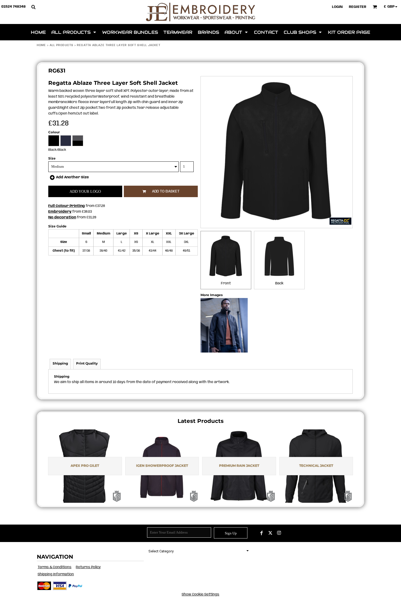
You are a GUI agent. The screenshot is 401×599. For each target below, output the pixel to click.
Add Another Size (72, 177)
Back (279, 283)
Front (226, 283)
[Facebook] (261, 533)
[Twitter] (270, 533)
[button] (33, 7)
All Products (61, 45)
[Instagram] (279, 533)
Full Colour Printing (66, 206)
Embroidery (59, 211)
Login (337, 7)
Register (357, 7)
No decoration (62, 217)
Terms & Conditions (54, 567)
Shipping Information (56, 574)
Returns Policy (88, 567)
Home (41, 45)
